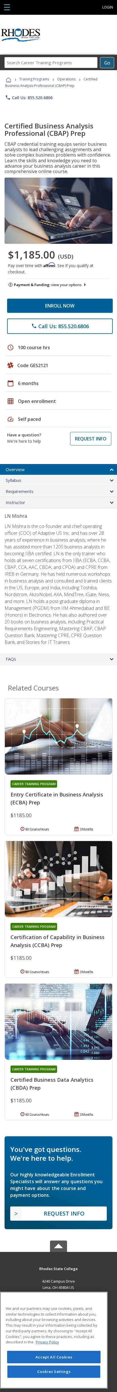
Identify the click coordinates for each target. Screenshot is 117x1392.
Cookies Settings (54, 1371)
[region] (54, 1340)
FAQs (11, 659)
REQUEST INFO (90, 439)
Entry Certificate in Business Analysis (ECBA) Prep (57, 798)
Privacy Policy (47, 1342)
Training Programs (34, 79)
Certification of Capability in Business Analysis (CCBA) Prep (58, 941)
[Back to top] (58, 1268)
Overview (15, 469)
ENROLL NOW (59, 306)
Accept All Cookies (53, 1357)
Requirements (20, 491)
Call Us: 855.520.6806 (29, 97)
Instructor (15, 502)
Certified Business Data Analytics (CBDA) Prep (52, 1083)
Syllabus (13, 480)
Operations (66, 79)
